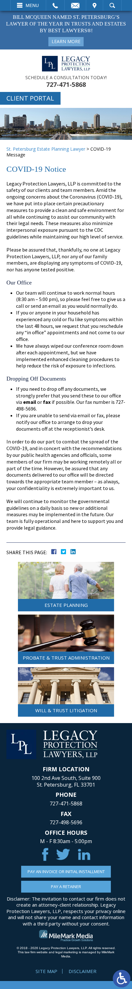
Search (112, 5)
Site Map (46, 971)
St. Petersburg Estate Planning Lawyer (45, 149)
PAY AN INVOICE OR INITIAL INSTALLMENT (66, 871)
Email (75, 5)
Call (55, 5)
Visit (94, 5)
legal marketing (66, 952)
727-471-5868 (66, 84)
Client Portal (30, 98)
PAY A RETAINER (66, 886)
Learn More (66, 41)
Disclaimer (82, 971)
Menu (32, 5)
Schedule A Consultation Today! (66, 77)
